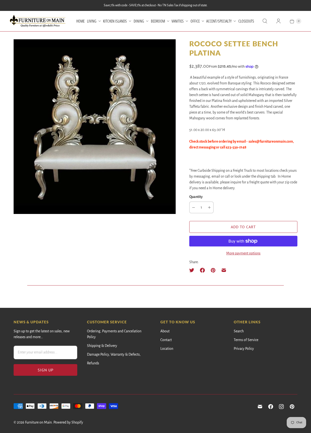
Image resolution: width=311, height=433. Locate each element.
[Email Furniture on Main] (260, 406)
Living (91, 21)
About (165, 331)
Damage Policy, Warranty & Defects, (114, 354)
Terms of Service (246, 340)
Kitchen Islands (115, 21)
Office (195, 21)
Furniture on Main (38, 422)
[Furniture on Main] (38, 21)
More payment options (243, 253)
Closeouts (246, 21)
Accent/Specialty (219, 21)
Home (80, 21)
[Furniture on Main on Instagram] (281, 406)
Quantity (196, 197)
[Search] (265, 21)
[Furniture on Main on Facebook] (270, 406)
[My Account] (278, 21)
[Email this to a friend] (223, 270)
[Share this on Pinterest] (213, 270)
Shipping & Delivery (102, 346)
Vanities (178, 21)
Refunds (93, 363)
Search (239, 331)
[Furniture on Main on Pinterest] (292, 406)
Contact (166, 340)
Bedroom (158, 21)
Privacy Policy (244, 349)
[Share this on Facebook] (202, 270)
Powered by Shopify (68, 422)
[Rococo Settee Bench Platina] (95, 126)
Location (166, 349)
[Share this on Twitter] (193, 270)
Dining (139, 21)
